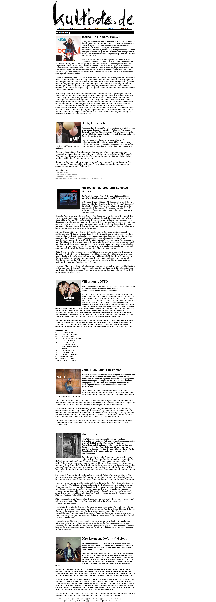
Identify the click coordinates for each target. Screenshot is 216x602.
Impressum (120, 601)
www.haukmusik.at (62, 172)
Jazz (128, 599)
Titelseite (62, 599)
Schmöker (77, 599)
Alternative (106, 599)
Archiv (105, 601)
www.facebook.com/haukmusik (66, 174)
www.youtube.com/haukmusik (66, 176)
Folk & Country (70, 601)
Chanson (92, 601)
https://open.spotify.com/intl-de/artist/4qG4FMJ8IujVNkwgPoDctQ (79, 178)
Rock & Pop (115, 599)
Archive (112, 601)
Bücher (69, 599)
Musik (84, 599)
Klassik (99, 601)
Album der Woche (94, 599)
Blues (123, 599)
